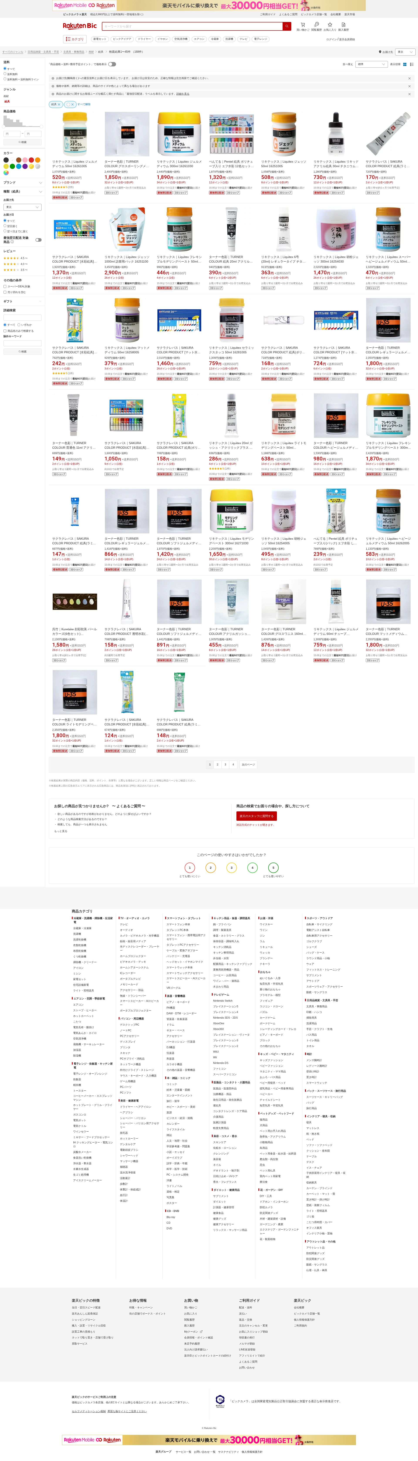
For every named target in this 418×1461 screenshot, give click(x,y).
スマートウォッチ (316, 1082)
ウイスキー (266, 924)
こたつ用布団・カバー (319, 1222)
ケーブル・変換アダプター (182, 950)
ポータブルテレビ (130, 978)
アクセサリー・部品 (131, 990)
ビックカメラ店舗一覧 (314, 14)
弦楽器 (170, 1053)
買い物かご (190, 1307)
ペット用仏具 (267, 1170)
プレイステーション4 (225, 1012)
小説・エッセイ (176, 1152)
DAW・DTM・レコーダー (182, 1013)
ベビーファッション (271, 1065)
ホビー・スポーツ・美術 (181, 1106)
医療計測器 (219, 1122)
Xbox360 (218, 1029)
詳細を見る (182, 93)
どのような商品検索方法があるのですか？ (82, 819)
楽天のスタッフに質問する (257, 816)
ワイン (264, 930)
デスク (310, 1162)
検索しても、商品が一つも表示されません (82, 824)
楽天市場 (349, 14)
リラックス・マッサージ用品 (230, 1230)
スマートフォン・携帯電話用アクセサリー (186, 937)
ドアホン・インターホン (274, 1201)
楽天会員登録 (347, 39)
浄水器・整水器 (82, 1163)
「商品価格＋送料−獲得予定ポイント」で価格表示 (77, 64)
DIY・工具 (266, 1196)
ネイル (217, 1164)
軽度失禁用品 (221, 1128)
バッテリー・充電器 (178, 956)
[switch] (38, 240)
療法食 (264, 1181)
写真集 (170, 1197)
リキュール (266, 947)
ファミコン (219, 1068)
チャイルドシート (270, 1099)
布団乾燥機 (79, 950)
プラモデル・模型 (270, 995)
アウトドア (312, 980)
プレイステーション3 (225, 1040)
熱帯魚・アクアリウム (273, 1136)
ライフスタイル (176, 1129)
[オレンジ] (37, 160)
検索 (24, 142)
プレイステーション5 (225, 1006)
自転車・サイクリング (319, 924)
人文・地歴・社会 (177, 1140)
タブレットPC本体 (178, 930)
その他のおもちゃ (270, 1046)
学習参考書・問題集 (178, 1146)
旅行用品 (311, 1108)
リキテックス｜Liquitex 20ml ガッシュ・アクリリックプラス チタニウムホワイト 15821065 (231, 447)
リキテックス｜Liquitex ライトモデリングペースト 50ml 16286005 (283, 447)
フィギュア (266, 1000)
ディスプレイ (128, 1041)
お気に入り (190, 1313)
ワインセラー (81, 1131)
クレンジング (221, 1153)
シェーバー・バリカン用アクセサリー (139, 1125)
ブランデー (266, 958)
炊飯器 (77, 1079)
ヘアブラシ (126, 1112)
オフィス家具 (314, 1227)
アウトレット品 (315, 1247)
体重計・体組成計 (130, 1189)
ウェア (310, 964)
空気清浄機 (180, 38)
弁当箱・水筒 (221, 958)
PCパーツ (125, 1087)
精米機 (77, 1085)
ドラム (170, 1024)
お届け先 (8, 200)
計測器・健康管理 (223, 1207)
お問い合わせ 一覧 (205, 1451)
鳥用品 (264, 1147)
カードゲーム (267, 1017)
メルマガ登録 (247, 1343)
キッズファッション (271, 1060)
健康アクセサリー (223, 1224)
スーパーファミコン (225, 1074)
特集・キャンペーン (141, 1307)
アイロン (78, 967)
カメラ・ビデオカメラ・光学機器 (139, 935)
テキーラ (265, 964)
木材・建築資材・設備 (273, 1218)
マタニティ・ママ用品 (273, 1071)
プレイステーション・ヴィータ (231, 1034)
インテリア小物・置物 (319, 1233)
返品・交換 (245, 1319)
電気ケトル (79, 1125)
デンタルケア (128, 1144)
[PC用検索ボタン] (287, 26)
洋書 (169, 1180)
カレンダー (173, 1123)
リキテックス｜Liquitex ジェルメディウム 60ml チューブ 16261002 (336, 633)
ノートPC (125, 1030)
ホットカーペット (83, 1016)
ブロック (265, 1040)
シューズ (311, 947)
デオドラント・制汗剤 (226, 1170)
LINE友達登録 (247, 1349)
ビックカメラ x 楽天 (75, 14)
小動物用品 (266, 1142)
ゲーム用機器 (128, 1081)
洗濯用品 (311, 1023)
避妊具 (217, 1105)
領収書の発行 (247, 1337)
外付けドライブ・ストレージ (137, 1070)
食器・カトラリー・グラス (228, 935)
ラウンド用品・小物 (318, 958)
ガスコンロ (79, 1114)
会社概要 (335, 14)
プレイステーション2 (225, 1046)
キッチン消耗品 (222, 947)
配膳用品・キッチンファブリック (232, 964)
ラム (262, 941)
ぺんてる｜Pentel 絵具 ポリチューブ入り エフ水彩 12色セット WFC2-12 (231, 166)
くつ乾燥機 (79, 956)
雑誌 (169, 1135)
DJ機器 (171, 1047)
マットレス (312, 1128)
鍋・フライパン (222, 924)
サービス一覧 (183, 1451)
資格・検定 (173, 1191)
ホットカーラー (129, 1138)
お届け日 (8, 214)
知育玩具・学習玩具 (271, 983)
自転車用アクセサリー (319, 935)
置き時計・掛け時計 (318, 1199)
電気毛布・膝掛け (83, 1027)
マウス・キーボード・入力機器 (138, 1075)
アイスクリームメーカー (87, 1180)
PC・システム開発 (178, 1174)
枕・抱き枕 (312, 1133)
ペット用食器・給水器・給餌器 (278, 1153)
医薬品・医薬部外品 (225, 1088)
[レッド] (31, 160)
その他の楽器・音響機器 (181, 1070)
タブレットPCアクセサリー (183, 944)
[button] (5, 121)
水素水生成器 (81, 1169)
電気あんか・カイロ (85, 1033)
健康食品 (218, 1213)
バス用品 (311, 1034)
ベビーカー (266, 1094)
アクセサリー (174, 1036)
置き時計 (311, 1077)
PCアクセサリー (129, 1036)
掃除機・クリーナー (85, 962)
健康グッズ (219, 1218)
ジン (262, 935)
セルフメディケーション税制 (89, 1411)
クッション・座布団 (318, 1150)
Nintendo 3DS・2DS (225, 1017)
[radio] (4, 68)
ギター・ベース (176, 1030)
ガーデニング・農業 (271, 1224)
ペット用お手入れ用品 (273, 1130)
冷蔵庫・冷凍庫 (82, 928)
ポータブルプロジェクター (135, 1010)
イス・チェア (314, 1167)
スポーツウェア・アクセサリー (324, 986)
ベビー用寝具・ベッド (273, 1082)
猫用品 (264, 1119)
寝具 (309, 1122)
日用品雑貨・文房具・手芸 (43, 51)
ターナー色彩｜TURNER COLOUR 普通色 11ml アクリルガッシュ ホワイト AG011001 (74, 447)
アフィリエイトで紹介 (252, 1355)
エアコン (199, 38)
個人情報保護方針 (304, 1319)
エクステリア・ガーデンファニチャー (279, 1231)
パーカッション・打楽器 (181, 1041)
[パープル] (25, 166)
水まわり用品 (221, 986)
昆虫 (262, 1164)
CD (168, 1222)
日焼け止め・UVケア (225, 1176)
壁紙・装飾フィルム (318, 1205)
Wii (215, 1057)
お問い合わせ (247, 1367)
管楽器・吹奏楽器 (177, 1019)
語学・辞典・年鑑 (177, 1163)
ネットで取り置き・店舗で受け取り (93, 1337)
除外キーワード (12, 336)
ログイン (331, 39)
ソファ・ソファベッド (319, 1145)
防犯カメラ (266, 1207)
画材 (91, 51)
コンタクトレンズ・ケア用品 (230, 1111)
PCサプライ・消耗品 (132, 1058)
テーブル (311, 1156)
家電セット (99, 38)
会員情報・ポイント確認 (198, 1337)
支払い (243, 1313)
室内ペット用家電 (270, 1176)
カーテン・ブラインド (319, 1188)
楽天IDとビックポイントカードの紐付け (207, 1355)
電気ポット (79, 1120)
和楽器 (170, 1058)
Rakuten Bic (80, 26)
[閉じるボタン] (410, 78)
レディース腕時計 (316, 1065)
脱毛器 (124, 1132)
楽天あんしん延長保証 (85, 1313)
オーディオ (126, 930)
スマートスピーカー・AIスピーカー (139, 1002)
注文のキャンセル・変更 (253, 1325)
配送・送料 (245, 1307)
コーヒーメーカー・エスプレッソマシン (92, 1097)
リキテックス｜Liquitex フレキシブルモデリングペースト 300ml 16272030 (388, 447)
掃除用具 (311, 1017)
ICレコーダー (128, 973)
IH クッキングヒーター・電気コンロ (93, 1144)
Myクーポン (191, 1331)
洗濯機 (229, 38)
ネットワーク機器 (130, 1064)
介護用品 (218, 1116)
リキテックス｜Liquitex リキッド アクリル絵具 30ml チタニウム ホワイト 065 (336, 166)
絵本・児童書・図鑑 (178, 1089)
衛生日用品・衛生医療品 (227, 1099)
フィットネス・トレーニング (323, 969)
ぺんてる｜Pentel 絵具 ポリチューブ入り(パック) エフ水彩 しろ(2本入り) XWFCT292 (335, 543)
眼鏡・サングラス (316, 992)
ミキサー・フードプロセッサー (91, 1137)
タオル (310, 1046)
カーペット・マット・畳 (320, 1193)
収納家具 (311, 1182)
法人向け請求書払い (196, 1349)
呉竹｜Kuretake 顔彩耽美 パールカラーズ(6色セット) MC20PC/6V (74, 633)
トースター (79, 1090)
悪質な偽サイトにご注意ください (127, 1411)
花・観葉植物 (267, 1239)
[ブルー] (18, 166)
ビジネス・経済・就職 (180, 1118)
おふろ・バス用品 (270, 1077)
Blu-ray (171, 1217)
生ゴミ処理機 (81, 1174)
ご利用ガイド (268, 14)
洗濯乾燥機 (79, 939)
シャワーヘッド (129, 1155)
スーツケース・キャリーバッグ (324, 1097)
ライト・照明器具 (83, 990)
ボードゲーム (267, 1023)
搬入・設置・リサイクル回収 (89, 1325)
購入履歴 (189, 1325)
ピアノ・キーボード (178, 1002)
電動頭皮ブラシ (129, 1149)
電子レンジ (260, 38)
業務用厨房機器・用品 (226, 969)
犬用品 (264, 1125)
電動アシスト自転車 (318, 930)
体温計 (124, 1200)
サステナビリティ (228, 1451)
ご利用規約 (300, 1325)
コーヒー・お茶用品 (225, 975)
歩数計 (124, 1183)
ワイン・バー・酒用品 (226, 980)
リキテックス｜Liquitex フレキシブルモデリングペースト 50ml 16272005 (179, 261)
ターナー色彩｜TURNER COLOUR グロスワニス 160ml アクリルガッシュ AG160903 (282, 633)
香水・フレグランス (225, 1181)
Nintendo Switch (223, 1000)
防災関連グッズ (269, 1213)
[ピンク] (25, 160)
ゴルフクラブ (314, 941)
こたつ (77, 1021)
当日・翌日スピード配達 (86, 1307)
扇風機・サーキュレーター (88, 1044)
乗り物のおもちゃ (270, 989)
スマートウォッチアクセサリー (185, 973)
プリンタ (125, 1047)
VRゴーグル (174, 987)
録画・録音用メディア (133, 941)
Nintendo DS (220, 1063)
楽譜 (169, 1112)
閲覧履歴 (189, 1319)
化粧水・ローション (225, 1147)
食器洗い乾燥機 (82, 1157)
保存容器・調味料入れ (226, 941)
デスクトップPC (129, 1024)
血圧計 (124, 1195)
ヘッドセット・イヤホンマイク (185, 961)
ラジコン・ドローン (271, 1006)
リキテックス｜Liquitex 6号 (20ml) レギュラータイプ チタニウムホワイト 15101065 (283, 261)
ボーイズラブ (174, 1157)
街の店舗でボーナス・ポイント (147, 1313)
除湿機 (77, 1055)
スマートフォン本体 (178, 924)
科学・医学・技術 (177, 1169)
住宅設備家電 (81, 984)
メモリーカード (129, 984)
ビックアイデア (122, 38)
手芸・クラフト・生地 (319, 1029)
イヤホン (162, 38)
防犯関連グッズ (315, 1253)
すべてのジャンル (12, 51)
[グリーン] (12, 166)
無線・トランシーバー (133, 995)
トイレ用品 (312, 1040)
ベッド (310, 1139)
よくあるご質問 (288, 14)
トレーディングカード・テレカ (278, 1029)
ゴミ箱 (310, 1216)
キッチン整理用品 (223, 952)
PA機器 (171, 1007)
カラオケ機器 (174, 1064)
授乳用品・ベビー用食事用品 (277, 1088)
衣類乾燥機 (79, 945)
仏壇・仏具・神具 (316, 1270)
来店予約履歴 (192, 1343)
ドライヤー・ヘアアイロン (135, 1106)
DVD (169, 1228)
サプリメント (221, 1196)
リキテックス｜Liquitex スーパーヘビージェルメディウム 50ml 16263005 (388, 261)
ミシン (77, 973)
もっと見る (60, 831)
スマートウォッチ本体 (180, 967)
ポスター (172, 1203)
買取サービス (80, 1343)
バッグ (310, 1102)
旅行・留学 (173, 1101)
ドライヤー (144, 38)
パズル (264, 1012)
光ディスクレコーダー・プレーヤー (139, 948)
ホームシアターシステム (134, 967)
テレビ (244, 38)
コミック (172, 1084)
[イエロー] (6, 166)
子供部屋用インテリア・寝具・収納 (326, 1174)
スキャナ (125, 1053)
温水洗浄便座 (128, 1172)
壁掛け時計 (312, 1071)
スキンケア (219, 1142)
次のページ (248, 764)
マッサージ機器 (129, 1161)
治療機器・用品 (222, 1094)
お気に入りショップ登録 (253, 1331)
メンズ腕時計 (314, 1060)
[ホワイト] (12, 160)
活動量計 (125, 1178)
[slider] (3, 126)
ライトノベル (174, 1186)
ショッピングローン (83, 1319)
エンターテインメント (180, 1095)
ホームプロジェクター (133, 956)
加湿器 (77, 1050)
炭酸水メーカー (82, 1152)
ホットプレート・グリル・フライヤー (92, 1107)
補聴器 (124, 1166)
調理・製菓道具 (222, 930)
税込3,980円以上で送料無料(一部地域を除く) (116, 14)
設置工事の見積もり (83, 1331)
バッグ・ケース (315, 952)
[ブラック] (6, 160)
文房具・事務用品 (73, 51)
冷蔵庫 (215, 38)
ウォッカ (265, 952)
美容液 (217, 1159)
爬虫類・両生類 (269, 1159)
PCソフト (125, 1092)
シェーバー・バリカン (133, 1118)
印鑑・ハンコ (314, 1012)
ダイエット (219, 1201)
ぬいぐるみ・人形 (270, 978)
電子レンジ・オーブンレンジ (90, 1073)
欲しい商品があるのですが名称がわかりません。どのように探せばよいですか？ (104, 814)
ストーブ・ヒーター (85, 1010)
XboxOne (218, 1023)
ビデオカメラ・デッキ (133, 961)
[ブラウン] (18, 160)
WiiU (216, 1051)
